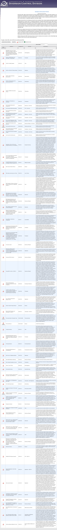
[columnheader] (11, 47)
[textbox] (44, 44)
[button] (6, 42)
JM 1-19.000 (39, 18)
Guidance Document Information (42, 13)
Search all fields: (38, 44)
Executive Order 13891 (22, 14)
